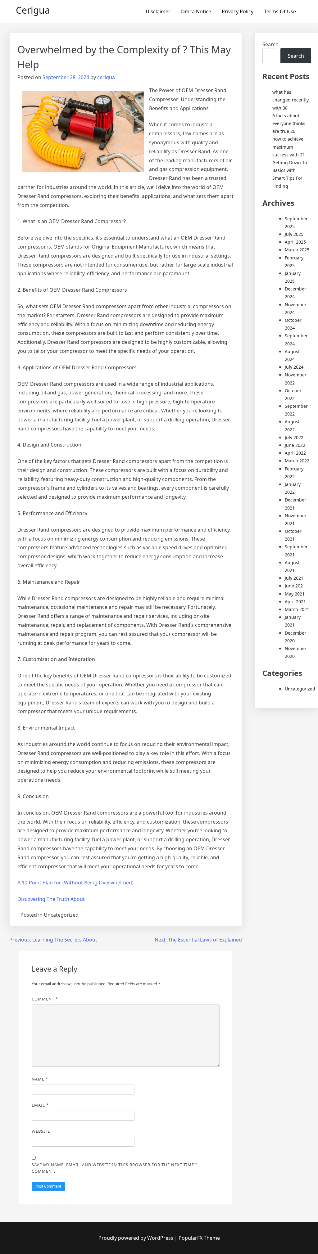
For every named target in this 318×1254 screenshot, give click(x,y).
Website (41, 1131)
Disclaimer (158, 11)
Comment (45, 999)
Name (40, 1079)
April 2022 (295, 453)
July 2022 (294, 437)
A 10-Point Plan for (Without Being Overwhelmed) (75, 882)
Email (40, 1105)
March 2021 (297, 609)
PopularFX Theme (199, 1237)
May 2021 (295, 594)
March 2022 (297, 461)
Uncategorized (300, 689)
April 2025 (295, 242)
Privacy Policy (237, 11)
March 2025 (297, 250)
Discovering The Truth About (51, 899)
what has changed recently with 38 (290, 99)
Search (270, 44)
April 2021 (295, 602)
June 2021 (295, 586)
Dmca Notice (196, 11)
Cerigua (33, 10)
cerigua (106, 77)
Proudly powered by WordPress (136, 1237)
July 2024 (294, 367)
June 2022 (295, 445)
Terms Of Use (280, 11)
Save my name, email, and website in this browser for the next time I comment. (114, 1168)
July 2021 (294, 578)
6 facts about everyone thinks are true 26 (288, 123)
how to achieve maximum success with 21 (288, 146)
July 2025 (294, 234)
